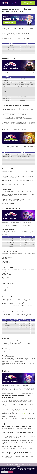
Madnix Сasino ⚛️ (13, 2)
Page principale (8, 464)
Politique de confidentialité (26, 464)
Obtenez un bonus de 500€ (28, 3)
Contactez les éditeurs (16, 464)
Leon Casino (24, 413)
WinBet (19, 410)
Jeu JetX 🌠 (11, 3)
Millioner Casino (12, 408)
